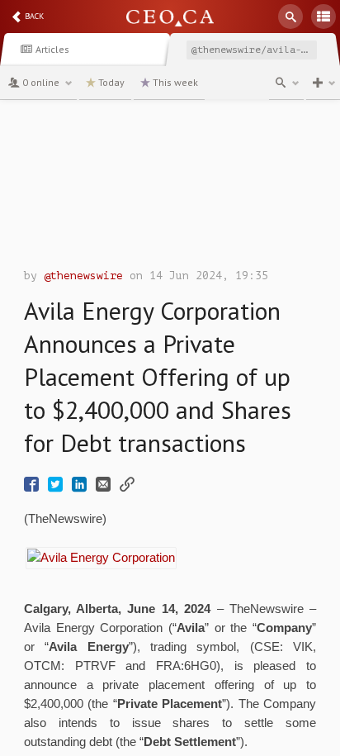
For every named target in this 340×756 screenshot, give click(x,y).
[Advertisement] (170, 188)
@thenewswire (83, 275)
